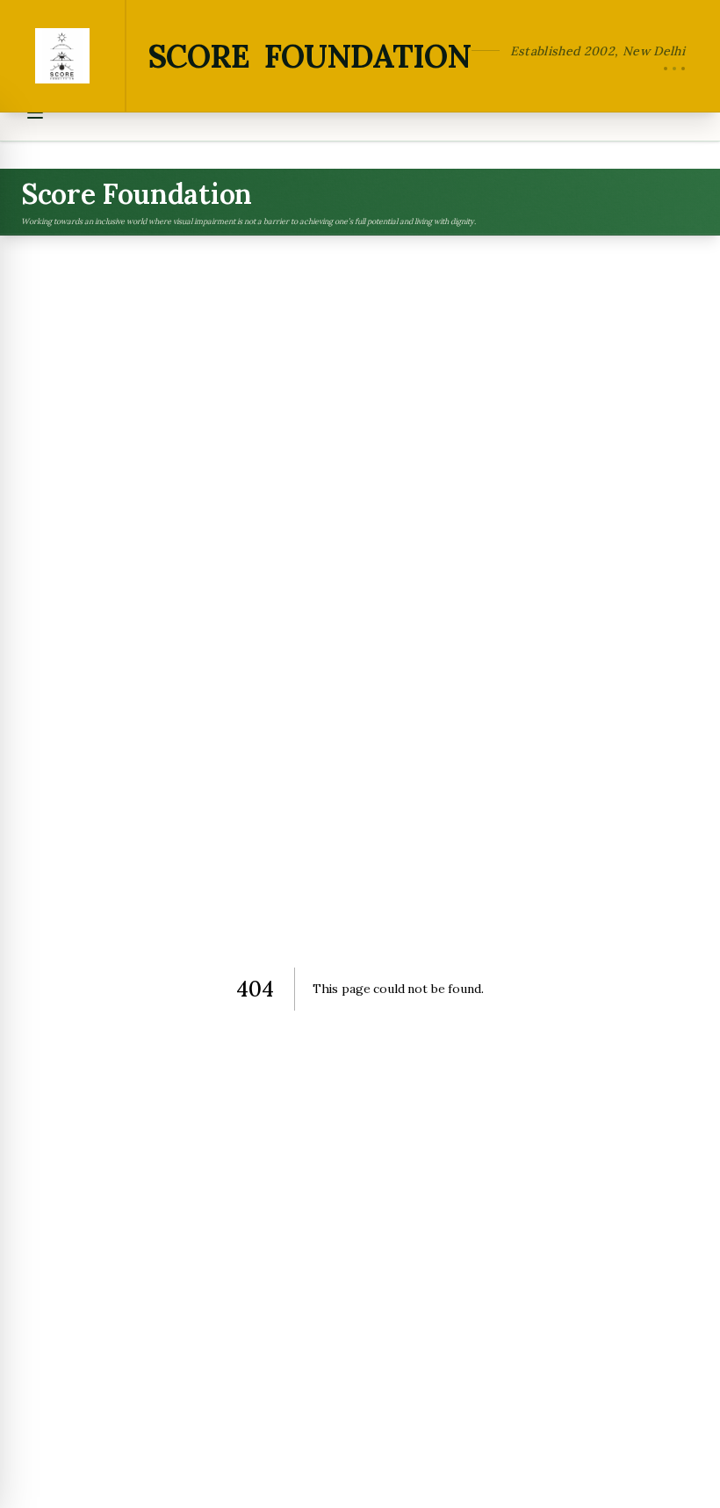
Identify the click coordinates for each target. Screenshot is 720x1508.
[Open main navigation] (35, 112)
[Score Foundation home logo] (63, 56)
